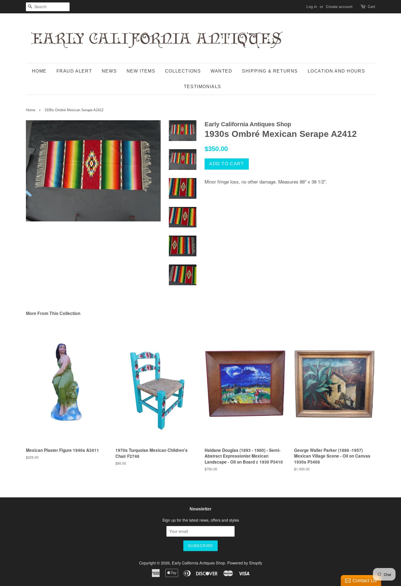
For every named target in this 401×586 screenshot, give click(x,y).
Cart (371, 6)
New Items (141, 71)
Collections (183, 71)
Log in (311, 6)
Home (39, 71)
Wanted (221, 71)
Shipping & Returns (270, 71)
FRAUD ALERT (74, 71)
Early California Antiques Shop (198, 563)
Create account (339, 6)
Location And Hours (336, 71)
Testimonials (202, 86)
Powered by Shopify (244, 563)
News (109, 71)
